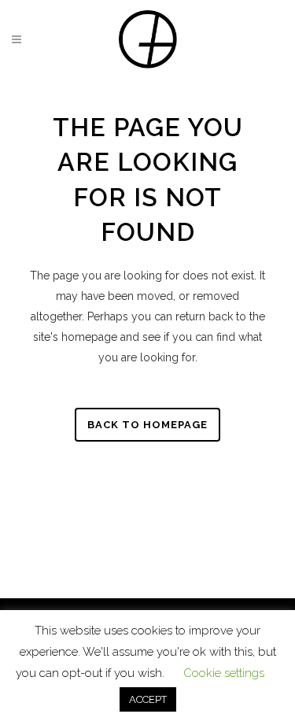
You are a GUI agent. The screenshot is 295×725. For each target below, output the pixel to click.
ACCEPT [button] (148, 699)
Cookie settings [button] (223, 673)
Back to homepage (147, 425)
